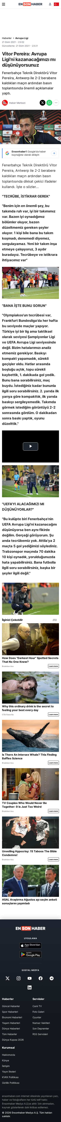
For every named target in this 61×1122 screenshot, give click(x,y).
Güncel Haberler (11, 1006)
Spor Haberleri (10, 1011)
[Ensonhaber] (30, 4)
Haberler (7, 38)
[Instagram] (18, 978)
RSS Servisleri (40, 1034)
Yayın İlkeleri (9, 1071)
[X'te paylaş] (42, 103)
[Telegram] (52, 978)
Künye (5, 1060)
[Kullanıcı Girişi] (50, 4)
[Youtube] (29, 978)
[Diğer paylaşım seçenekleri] (56, 103)
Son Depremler (41, 1028)
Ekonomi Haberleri (12, 1017)
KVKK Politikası (10, 1077)
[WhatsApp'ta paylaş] (49, 103)
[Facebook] (41, 978)
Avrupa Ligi (21, 38)
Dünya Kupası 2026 (13, 1039)
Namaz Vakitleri (41, 1022)
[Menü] (3, 4)
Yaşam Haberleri (11, 1022)
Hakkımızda (8, 1054)
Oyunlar (37, 1017)
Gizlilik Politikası (10, 1082)
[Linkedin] (29, 987)
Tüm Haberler (9, 1034)
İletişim (6, 1066)
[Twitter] (7, 978)
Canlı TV (37, 1006)
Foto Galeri (38, 1011)
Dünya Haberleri (11, 1028)
